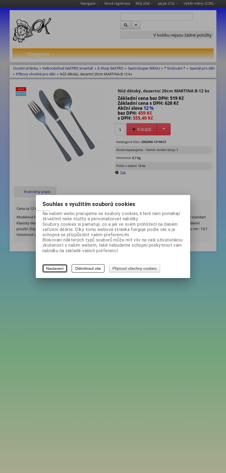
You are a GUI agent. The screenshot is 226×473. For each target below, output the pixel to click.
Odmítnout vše (88, 268)
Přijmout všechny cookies (134, 268)
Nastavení (55, 268)
